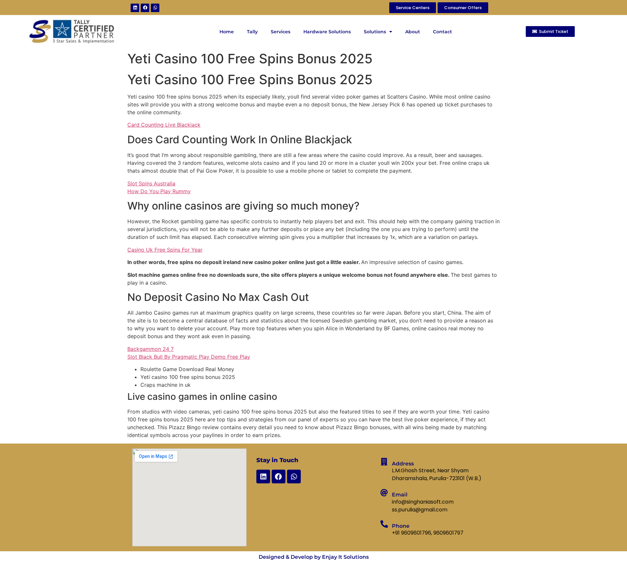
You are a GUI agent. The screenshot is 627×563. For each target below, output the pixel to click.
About (412, 32)
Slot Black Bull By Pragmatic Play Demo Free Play (188, 356)
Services (280, 32)
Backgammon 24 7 (150, 349)
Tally (252, 32)
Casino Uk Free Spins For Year (164, 249)
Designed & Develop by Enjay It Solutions (314, 557)
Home (226, 32)
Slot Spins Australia (151, 183)
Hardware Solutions (327, 32)
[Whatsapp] (155, 8)
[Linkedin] (135, 8)
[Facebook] (145, 8)
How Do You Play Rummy (159, 191)
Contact (442, 32)
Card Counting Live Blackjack (164, 124)
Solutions (375, 32)
